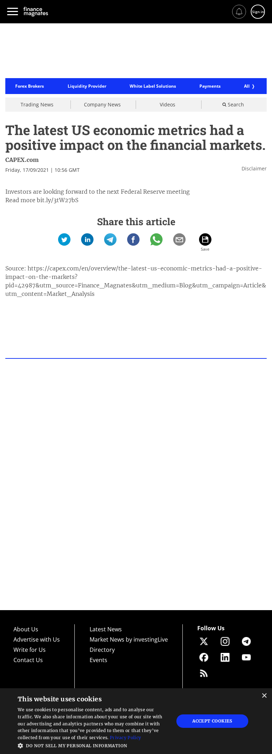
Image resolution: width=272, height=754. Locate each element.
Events (98, 660)
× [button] (264, 696)
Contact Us (28, 660)
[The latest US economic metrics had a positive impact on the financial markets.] (64, 239)
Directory (102, 650)
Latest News (106, 629)
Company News (102, 104)
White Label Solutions (153, 86)
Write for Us (29, 650)
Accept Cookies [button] (212, 721)
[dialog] (136, 721)
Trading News (37, 104)
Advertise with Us (36, 639)
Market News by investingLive (129, 639)
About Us (25, 629)
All (247, 86)
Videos (167, 104)
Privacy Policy (125, 737)
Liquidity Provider (87, 86)
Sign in (258, 11)
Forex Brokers (29, 86)
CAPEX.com (22, 159)
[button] (93, 745)
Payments (210, 86)
